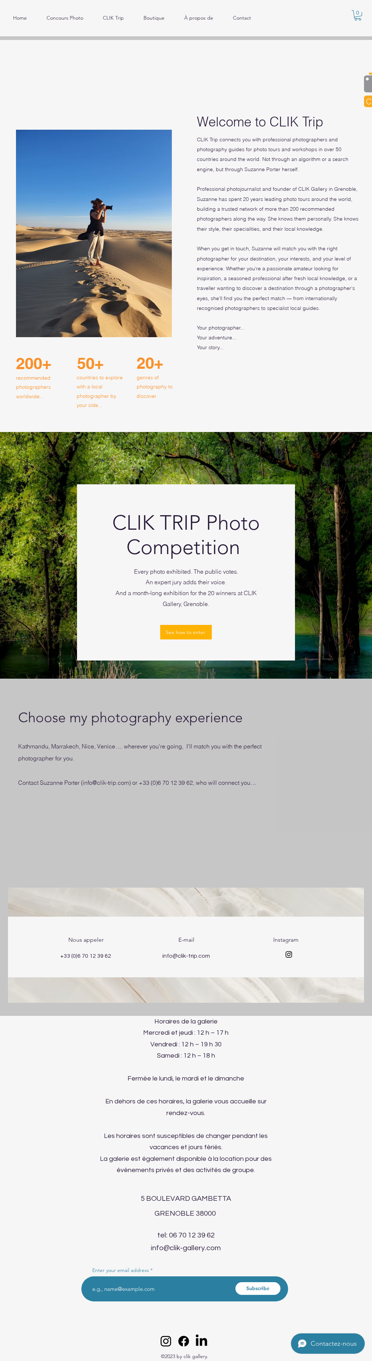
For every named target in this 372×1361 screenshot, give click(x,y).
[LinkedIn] (201, 1341)
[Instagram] (288, 954)
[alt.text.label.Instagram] (166, 1341)
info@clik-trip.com (106, 782)
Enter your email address (120, 1270)
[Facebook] (184, 1341)
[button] (358, 15)
